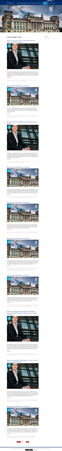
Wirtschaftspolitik (36, 232)
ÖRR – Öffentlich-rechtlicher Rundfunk (17, 162)
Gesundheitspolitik (33, 116)
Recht (35, 116)
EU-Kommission (31, 353)
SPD (9, 305)
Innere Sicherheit (27, 116)
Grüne (30, 116)
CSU (15, 306)
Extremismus (8, 116)
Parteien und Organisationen (30, 305)
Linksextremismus (16, 115)
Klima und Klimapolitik (35, 115)
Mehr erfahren (35, 449)
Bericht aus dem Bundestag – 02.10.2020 (18, 167)
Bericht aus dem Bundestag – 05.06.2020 (18, 202)
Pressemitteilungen (10, 162)
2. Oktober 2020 (9, 196)
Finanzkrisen (19, 305)
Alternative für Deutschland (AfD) (13, 116)
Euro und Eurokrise (16, 353)
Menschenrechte (8, 437)
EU (7, 162)
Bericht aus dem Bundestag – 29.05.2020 (18, 238)
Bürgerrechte (17, 161)
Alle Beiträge (21, 115)
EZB (30, 115)
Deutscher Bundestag (20, 353)
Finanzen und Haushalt (18, 197)
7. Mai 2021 (9, 115)
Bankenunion (28, 353)
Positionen (29, 3)
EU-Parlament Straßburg (16, 354)
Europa (19, 161)
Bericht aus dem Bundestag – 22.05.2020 (18, 275)
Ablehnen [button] (31, 449)
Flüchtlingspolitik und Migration (23, 197)
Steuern (34, 305)
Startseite (24, 116)
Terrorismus (24, 196)
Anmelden (53, 3)
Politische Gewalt (13, 115)
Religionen (28, 197)
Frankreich (26, 269)
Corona (19, 115)
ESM (9, 354)
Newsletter (45, 3)
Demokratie (22, 116)
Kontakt (49, 3)
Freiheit (17, 116)
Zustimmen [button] (27, 449)
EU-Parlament (12, 354)
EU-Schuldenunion (21, 232)
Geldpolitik (32, 115)
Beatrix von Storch (24, 3)
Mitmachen (34, 3)
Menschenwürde (8, 436)
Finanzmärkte (12, 353)
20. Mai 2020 (9, 353)
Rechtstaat (20, 116)
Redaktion (24, 162)
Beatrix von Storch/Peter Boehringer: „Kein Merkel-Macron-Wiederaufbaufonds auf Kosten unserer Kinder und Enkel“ (22, 313)
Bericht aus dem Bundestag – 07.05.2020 (18, 406)
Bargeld (32, 161)
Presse (42, 3)
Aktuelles (18, 3)
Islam (9, 197)
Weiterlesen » (9, 77)
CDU (11, 306)
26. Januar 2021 (9, 161)
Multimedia (38, 3)
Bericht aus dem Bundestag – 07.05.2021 (18, 86)
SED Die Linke (19, 270)
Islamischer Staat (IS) (21, 196)
